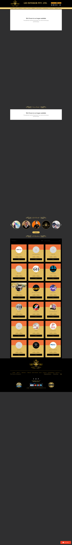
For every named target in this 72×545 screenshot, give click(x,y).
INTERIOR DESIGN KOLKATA (20, 375)
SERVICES (24, 372)
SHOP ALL (58, 372)
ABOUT (18, 372)
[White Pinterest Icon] (38, 379)
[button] (59, 5)
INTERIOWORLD (51, 372)
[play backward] (11, 224)
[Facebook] (55, 5)
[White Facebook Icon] (33, 379)
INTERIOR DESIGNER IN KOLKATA (50, 375)
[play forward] (61, 224)
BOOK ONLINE (35, 372)
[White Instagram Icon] (36, 379)
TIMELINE (29, 372)
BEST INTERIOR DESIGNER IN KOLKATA (35, 375)
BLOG (40, 372)
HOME (14, 372)
